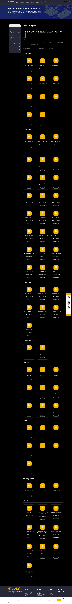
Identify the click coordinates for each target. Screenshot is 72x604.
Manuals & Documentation (40, 594)
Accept (59, 599)
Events (51, 593)
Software (15, 49)
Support (27, 2)
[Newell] (68, 1)
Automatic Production (28, 593)
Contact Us (51, 594)
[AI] (64, 1)
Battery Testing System (18, 0)
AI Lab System (37, 0)
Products (16, 2)
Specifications (14, 43)
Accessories (26, 594)
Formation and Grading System (29, 0)
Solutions (22, 2)
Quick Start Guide (39, 595)
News (42, 2)
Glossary (38, 592)
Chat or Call (69, 293)
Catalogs (15, 46)
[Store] (66, 1)
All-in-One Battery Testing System (29, 592)
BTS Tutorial (39, 593)
